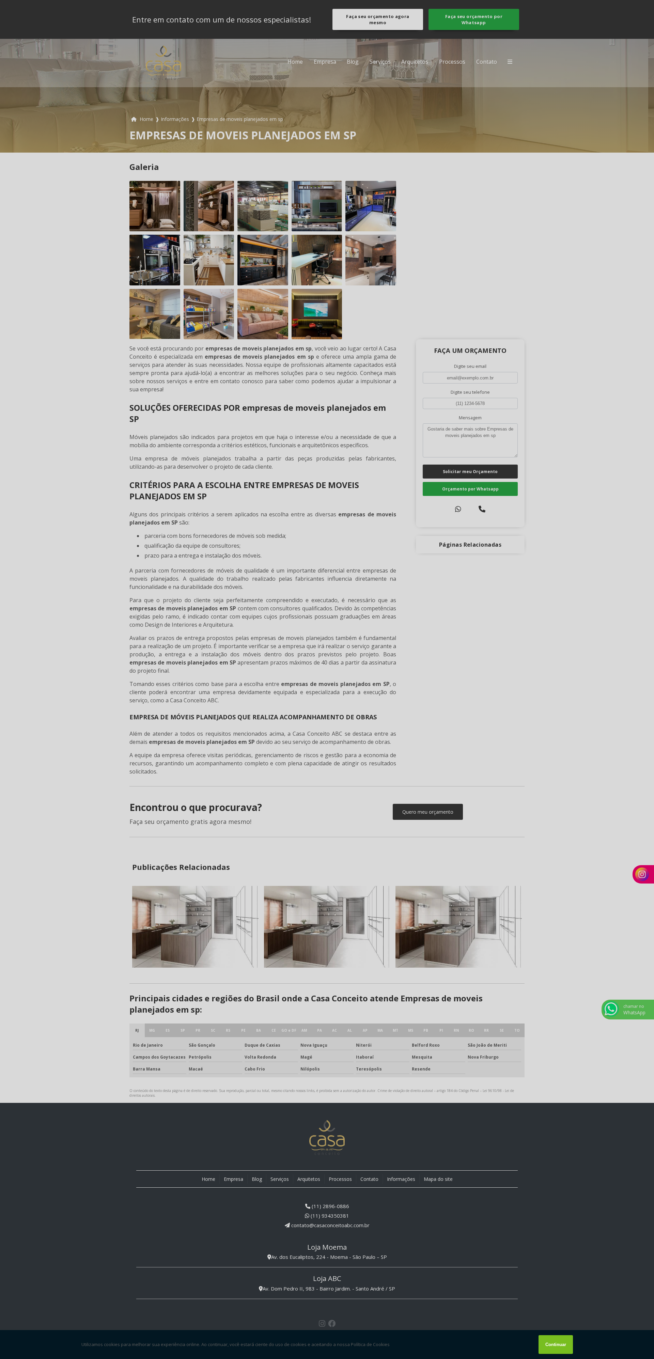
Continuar (555, 1344)
